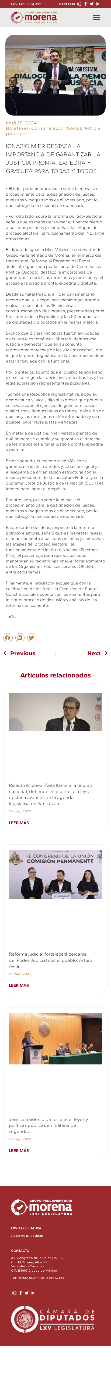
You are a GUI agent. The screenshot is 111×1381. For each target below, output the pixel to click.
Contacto (67, 3)
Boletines (17, 128)
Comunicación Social (56, 128)
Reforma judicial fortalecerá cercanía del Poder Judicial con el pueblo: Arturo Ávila (50, 960)
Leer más (19, 822)
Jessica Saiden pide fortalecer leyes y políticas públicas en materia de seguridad (48, 1125)
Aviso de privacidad (27, 1235)
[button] (7, 637)
